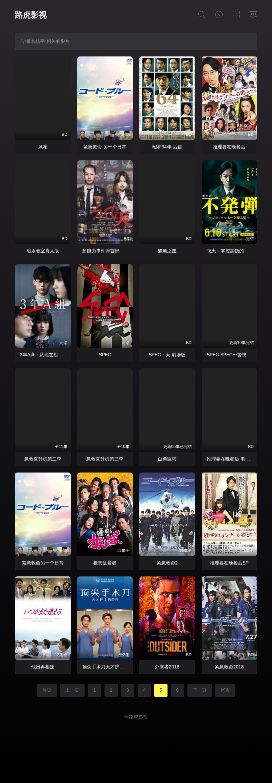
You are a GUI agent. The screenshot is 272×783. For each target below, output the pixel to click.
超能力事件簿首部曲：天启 (110, 250)
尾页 (225, 690)
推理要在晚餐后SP (229, 563)
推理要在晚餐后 (229, 146)
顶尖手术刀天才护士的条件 (110, 666)
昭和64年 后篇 (167, 146)
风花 (42, 146)
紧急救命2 (167, 563)
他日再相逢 (42, 666)
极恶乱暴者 (104, 563)
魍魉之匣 (167, 250)
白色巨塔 (167, 459)
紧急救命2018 (229, 666)
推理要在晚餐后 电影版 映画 (236, 459)
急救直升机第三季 (104, 459)
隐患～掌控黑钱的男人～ (232, 250)
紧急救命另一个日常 (43, 563)
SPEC (105, 354)
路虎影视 (31, 14)
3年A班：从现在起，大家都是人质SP (58, 354)
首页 (46, 690)
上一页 (72, 690)
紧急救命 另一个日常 (104, 146)
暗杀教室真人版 (43, 250)
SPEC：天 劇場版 (167, 354)
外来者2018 (167, 666)
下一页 (200, 690)
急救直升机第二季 (42, 459)
